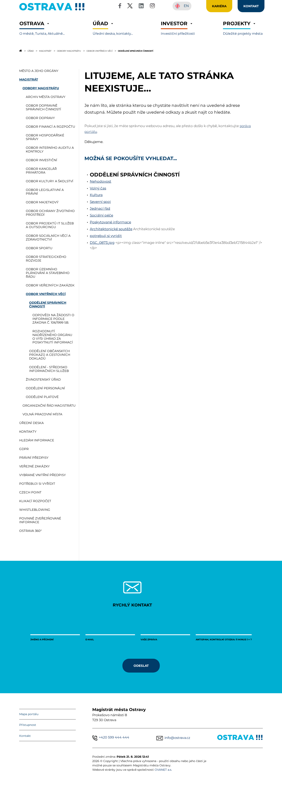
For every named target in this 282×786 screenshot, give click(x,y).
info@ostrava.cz (177, 738)
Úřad (30, 51)
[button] (42, 28)
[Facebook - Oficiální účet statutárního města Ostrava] (120, 6)
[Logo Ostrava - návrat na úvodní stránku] (52, 10)
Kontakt (25, 736)
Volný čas (98, 188)
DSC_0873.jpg (102, 243)
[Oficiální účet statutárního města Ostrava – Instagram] (152, 6)
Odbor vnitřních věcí (99, 51)
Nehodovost (100, 181)
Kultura (96, 195)
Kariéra (219, 6)
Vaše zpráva (149, 639)
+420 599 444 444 (114, 737)
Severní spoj (100, 202)
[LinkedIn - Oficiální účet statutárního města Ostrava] (141, 6)
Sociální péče (101, 215)
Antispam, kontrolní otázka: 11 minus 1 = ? (224, 639)
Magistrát (45, 51)
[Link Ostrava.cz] (240, 738)
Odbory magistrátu (69, 51)
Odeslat (141, 665)
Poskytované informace (110, 222)
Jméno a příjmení (42, 639)
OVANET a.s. (163, 770)
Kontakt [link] (251, 6)
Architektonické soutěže (111, 229)
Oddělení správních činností (135, 50)
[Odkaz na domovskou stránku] (20, 51)
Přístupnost (27, 725)
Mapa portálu (28, 714)
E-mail (89, 639)
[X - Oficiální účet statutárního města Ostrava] (130, 6)
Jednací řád (100, 208)
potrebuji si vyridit (106, 236)
